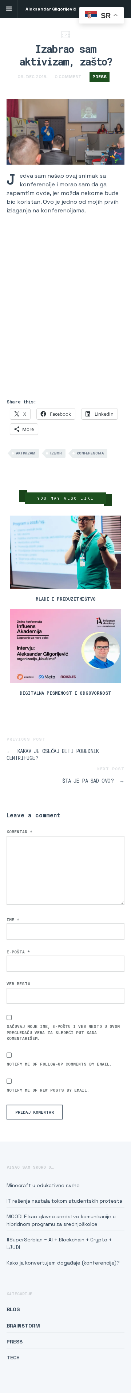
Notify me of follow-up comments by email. (59, 1064)
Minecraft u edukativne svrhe (43, 1185)
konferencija (90, 453)
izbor (56, 453)
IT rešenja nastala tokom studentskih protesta (64, 1201)
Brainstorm (23, 1325)
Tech (13, 1357)
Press (99, 77)
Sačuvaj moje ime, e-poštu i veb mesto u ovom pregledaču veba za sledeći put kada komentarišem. (63, 1032)
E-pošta (18, 951)
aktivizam (25, 453)
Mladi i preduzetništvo (66, 599)
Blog (13, 1309)
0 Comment (68, 77)
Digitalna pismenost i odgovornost (65, 693)
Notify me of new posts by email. (48, 1090)
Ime (13, 919)
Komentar (19, 831)
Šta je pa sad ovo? (93, 780)
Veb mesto (18, 983)
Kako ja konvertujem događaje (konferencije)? (63, 1262)
